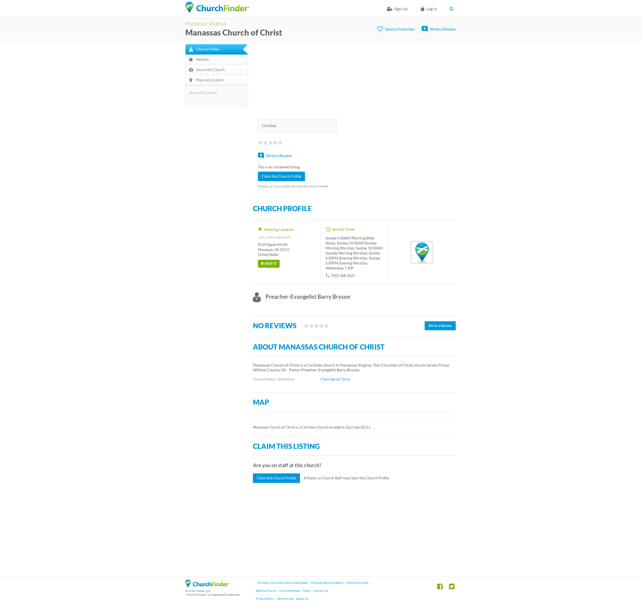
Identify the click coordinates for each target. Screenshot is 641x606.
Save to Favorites (400, 29)
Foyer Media (196, 591)
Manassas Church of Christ (233, 32)
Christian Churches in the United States (282, 582)
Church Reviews (289, 590)
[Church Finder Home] (207, 586)
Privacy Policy (265, 598)
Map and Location (210, 80)
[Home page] (217, 7)
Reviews (202, 59)
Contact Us (320, 590)
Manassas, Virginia (205, 23)
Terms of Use (285, 598)
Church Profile (207, 49)
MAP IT (270, 263)
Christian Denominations (326, 582)
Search (452, 9)
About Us (302, 598)
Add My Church (266, 590)
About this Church (210, 70)
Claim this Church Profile (281, 176)
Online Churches (357, 582)
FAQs (306, 590)
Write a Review (443, 29)
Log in (431, 8)
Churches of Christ (335, 379)
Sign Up (401, 8)
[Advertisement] (354, 79)
